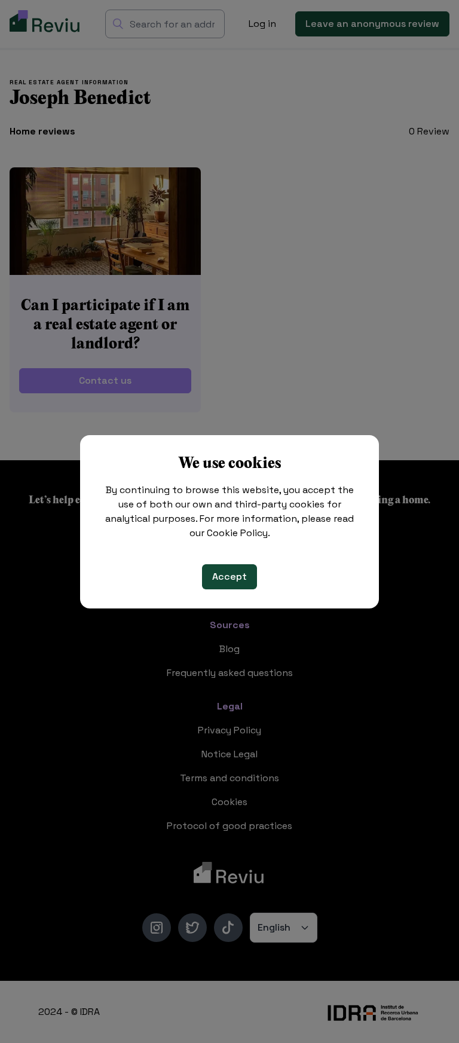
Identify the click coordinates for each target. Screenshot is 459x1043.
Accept (229, 576)
